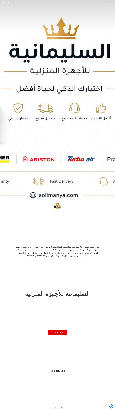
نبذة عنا (9, 2)
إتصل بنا (14, 2)
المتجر (4, 2)
